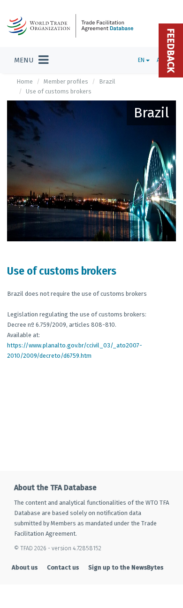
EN (142, 60)
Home (24, 81)
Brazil (107, 81)
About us (25, 567)
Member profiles (66, 81)
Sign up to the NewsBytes (125, 567)
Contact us (63, 567)
